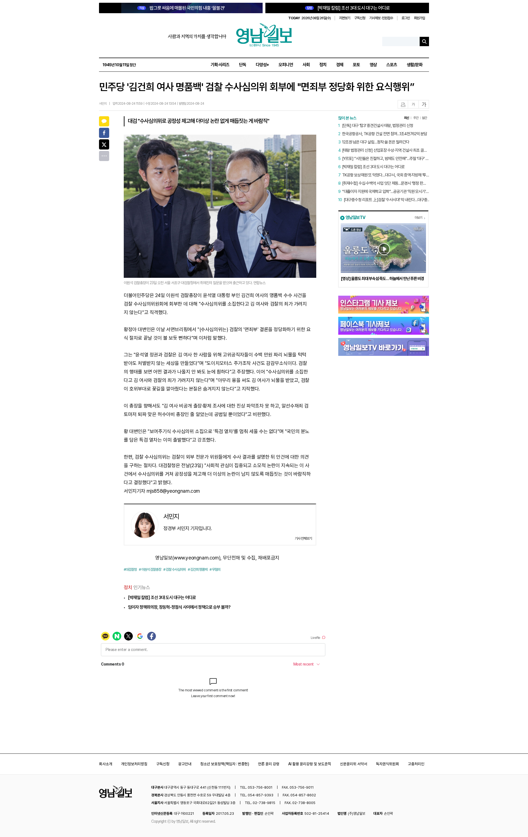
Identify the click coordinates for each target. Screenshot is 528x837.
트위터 (104, 144)
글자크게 (424, 104)
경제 (339, 64)
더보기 (418, 218)
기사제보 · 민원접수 (381, 18)
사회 (306, 64)
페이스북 (104, 133)
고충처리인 (416, 764)
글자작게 (413, 104)
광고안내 (184, 764)
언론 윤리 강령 (268, 764)
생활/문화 (414, 64)
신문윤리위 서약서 (353, 764)
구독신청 (359, 18)
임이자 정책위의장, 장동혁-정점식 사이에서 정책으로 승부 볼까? (179, 607)
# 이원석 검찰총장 (150, 569)
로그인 (406, 18)
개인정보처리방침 (134, 764)
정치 (322, 64)
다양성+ (262, 64)
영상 (373, 64)
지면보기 (344, 18)
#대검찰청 (130, 569)
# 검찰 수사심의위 (174, 569)
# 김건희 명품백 (197, 569)
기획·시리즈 (220, 64)
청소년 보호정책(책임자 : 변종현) (224, 764)
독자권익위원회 (387, 764)
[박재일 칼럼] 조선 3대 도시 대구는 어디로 (348, 8)
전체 (104, 156)
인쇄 (403, 104)
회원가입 (419, 18)
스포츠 (391, 64)
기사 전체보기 (303, 538)
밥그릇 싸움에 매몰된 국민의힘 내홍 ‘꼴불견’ (182, 8)
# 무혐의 (215, 569)
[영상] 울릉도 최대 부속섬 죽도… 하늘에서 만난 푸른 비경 (382, 278)
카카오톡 (104, 121)
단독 (242, 64)
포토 (356, 64)
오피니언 (286, 64)
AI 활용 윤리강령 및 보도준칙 (309, 764)
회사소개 (105, 764)
